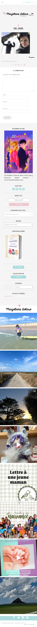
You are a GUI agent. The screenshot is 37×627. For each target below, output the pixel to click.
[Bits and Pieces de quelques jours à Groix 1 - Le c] (18, 406)
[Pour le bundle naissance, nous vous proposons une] (18, 482)
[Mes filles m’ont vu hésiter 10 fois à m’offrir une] (18, 444)
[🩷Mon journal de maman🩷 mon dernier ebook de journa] (18, 557)
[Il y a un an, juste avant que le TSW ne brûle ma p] (18, 331)
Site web (5, 108)
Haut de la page (29, 624)
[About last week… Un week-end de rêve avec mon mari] (18, 595)
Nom (4, 95)
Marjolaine (14, 61)
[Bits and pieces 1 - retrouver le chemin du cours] (18, 369)
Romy (24, 623)
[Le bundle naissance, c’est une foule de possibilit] (18, 520)
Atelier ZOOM (8, 296)
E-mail (5, 102)
